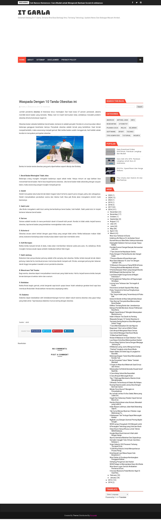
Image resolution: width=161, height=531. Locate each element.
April (112, 231)
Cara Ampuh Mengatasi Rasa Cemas (123, 331)
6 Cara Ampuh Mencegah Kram (121, 376)
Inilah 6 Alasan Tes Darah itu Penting (123, 317)
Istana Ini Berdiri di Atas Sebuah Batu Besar (126, 299)
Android (110, 120)
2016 (110, 209)
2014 (110, 482)
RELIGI (123, 128)
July (112, 224)
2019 (110, 202)
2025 (110, 195)
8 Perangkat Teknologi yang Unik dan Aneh (125, 426)
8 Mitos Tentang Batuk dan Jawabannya (125, 305)
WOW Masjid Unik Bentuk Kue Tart (122, 272)
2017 (110, 207)
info (133, 120)
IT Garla (34, 12)
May (112, 229)
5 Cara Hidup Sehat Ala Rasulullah (122, 373)
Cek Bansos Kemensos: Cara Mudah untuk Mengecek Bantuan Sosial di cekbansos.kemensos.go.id (74, 3)
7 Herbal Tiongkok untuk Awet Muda (123, 349)
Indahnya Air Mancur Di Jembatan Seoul (125, 238)
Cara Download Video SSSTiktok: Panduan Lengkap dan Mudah (129, 151)
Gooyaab (93, 515)
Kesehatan (46, 107)
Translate (122, 497)
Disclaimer (53, 60)
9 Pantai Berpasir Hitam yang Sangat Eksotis (126, 270)
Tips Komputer (113, 135)
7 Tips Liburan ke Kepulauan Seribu (123, 252)
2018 (110, 205)
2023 (110, 200)
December (114, 212)
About (30, 60)
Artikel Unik (122, 120)
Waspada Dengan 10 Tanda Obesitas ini (124, 319)
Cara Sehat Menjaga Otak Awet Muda (124, 333)
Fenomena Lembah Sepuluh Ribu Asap (124, 288)
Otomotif (123, 124)
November (114, 214)
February (113, 475)
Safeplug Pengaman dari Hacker (122, 462)
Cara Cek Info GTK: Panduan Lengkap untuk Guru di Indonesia (128, 161)
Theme (75, 515)
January (113, 478)
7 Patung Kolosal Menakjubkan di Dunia (124, 267)
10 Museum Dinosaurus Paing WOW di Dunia (126, 265)
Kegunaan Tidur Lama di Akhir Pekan (123, 328)
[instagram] (141, 2)
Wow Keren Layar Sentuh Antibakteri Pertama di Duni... (123, 467)
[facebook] (132, 2)
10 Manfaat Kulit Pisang (118, 335)
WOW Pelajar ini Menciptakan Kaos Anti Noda (126, 464)
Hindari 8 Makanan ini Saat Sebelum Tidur (125, 338)
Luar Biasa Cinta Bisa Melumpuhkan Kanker (126, 340)
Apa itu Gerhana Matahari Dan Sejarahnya (125, 438)
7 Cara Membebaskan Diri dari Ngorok (124, 326)
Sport (121, 132)
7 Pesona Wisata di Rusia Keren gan (123, 258)
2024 (110, 198)
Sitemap (41, 60)
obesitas (37, 112)
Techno (130, 132)
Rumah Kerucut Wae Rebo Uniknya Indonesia (126, 240)
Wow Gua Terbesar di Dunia (120, 236)
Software (111, 132)
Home (22, 60)
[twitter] (136, 2)
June (112, 226)
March (112, 233)
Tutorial (127, 135)
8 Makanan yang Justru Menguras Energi (125, 347)
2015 (110, 480)
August (113, 221)
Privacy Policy (69, 60)
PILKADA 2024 (112, 128)
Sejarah (133, 128)
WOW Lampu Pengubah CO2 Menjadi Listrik (126, 424)
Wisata (137, 135)
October (113, 217)
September (114, 219)
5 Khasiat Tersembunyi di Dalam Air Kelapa (125, 382)
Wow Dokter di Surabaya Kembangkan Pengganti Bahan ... (124, 458)
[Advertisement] (100, 36)
